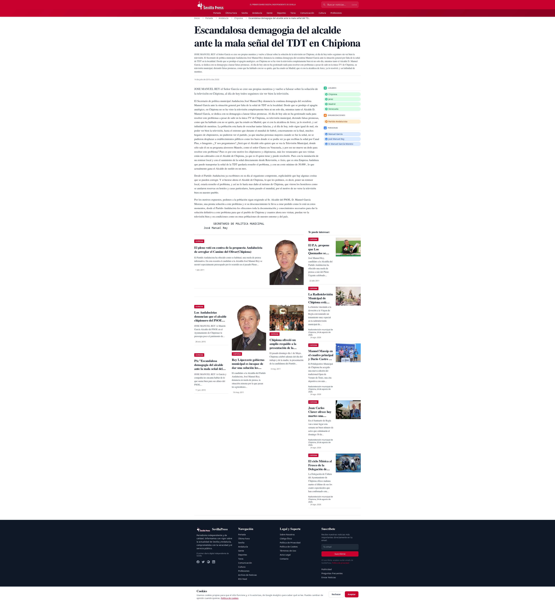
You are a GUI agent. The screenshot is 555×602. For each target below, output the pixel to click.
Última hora (231, 13)
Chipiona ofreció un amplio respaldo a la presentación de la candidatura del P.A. (283, 345)
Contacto (284, 558)
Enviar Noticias (328, 577)
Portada (217, 13)
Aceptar (352, 594)
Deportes (281, 13)
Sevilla (245, 13)
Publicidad (326, 569)
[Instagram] (208, 561)
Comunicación (307, 13)
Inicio (197, 18)
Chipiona (238, 18)
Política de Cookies (289, 546)
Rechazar (336, 594)
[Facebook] (198, 561)
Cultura (322, 13)
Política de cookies (229, 598)
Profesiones (336, 13)
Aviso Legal (285, 554)
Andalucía (257, 13)
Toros (293, 13)
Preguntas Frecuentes (332, 573)
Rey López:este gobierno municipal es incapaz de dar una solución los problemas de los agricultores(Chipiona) (248, 367)
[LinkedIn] (213, 561)
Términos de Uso (288, 550)
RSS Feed (242, 579)
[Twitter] (203, 561)
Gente (269, 13)
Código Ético (286, 538)
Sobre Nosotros (287, 534)
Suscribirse (340, 553)
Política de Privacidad (290, 542)
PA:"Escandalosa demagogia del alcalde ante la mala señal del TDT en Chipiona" (208, 366)
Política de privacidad (340, 563)
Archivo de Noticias (247, 575)
